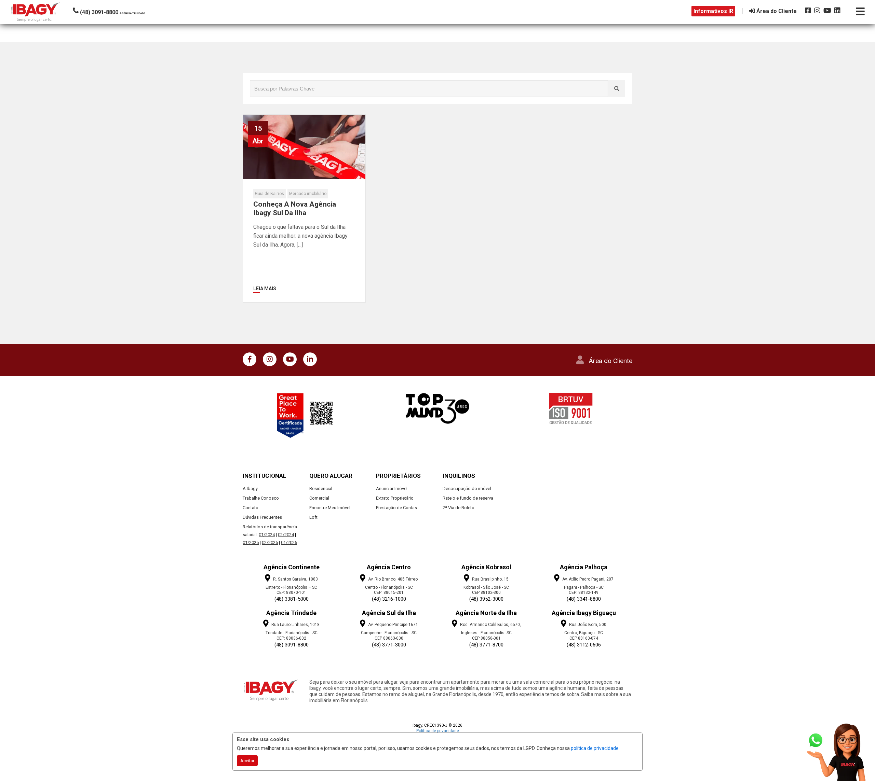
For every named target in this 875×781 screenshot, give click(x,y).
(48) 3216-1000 (389, 599)
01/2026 (289, 542)
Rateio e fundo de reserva (468, 498)
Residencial (320, 488)
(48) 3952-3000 (486, 599)
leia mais (264, 288)
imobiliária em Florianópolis (338, 700)
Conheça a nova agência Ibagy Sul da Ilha (294, 208)
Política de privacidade (437, 730)
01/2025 (251, 542)
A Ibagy (250, 488)
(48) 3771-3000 (389, 645)
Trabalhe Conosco (261, 498)
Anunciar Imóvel (391, 488)
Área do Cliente (610, 361)
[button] (119, 11)
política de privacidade (595, 748)
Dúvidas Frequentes (262, 517)
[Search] (616, 88)
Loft (313, 517)
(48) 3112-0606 (584, 645)
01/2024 (267, 534)
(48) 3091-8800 (291, 645)
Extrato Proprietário (395, 498)
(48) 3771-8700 (486, 645)
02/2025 (270, 542)
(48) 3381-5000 (291, 599)
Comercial (319, 498)
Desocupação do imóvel (467, 488)
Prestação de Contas (396, 507)
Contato (250, 507)
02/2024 (286, 534)
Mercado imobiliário (307, 193)
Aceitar (247, 760)
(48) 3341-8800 (584, 599)
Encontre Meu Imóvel (329, 507)
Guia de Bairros (269, 193)
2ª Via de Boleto (458, 507)
